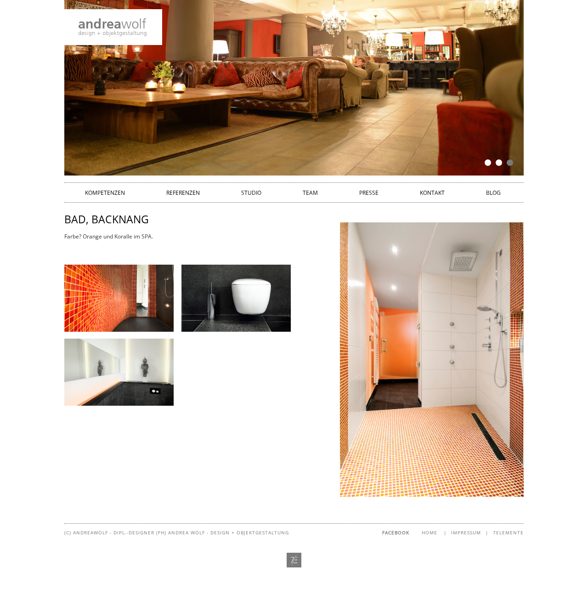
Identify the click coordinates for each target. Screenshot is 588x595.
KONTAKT (432, 193)
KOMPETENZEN (105, 193)
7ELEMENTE (508, 532)
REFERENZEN (183, 193)
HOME (429, 532)
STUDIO (251, 193)
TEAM (310, 193)
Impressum (466, 532)
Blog (493, 193)
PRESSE (369, 193)
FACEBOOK (395, 532)
